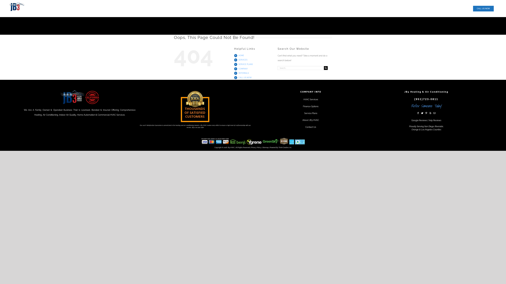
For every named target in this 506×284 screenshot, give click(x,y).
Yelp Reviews (435, 120)
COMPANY (243, 69)
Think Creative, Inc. (285, 147)
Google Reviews (419, 120)
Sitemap (265, 147)
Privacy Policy (256, 147)
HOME (241, 55)
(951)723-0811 (426, 99)
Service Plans (310, 113)
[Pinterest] (426, 113)
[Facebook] (418, 113)
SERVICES (243, 60)
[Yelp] (430, 113)
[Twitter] (422, 113)
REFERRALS (244, 73)
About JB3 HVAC (310, 120)
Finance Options (310, 106)
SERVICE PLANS (246, 64)
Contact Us (310, 127)
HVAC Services (310, 99)
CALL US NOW (245, 78)
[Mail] (434, 113)
